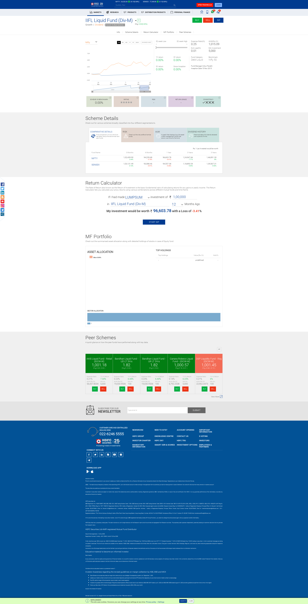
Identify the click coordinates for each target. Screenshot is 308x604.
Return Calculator (151, 32)
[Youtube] (114, 454)
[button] (91, 42)
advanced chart (146, 42)
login (218, 5)
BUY (94, 389)
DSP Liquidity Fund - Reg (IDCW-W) (209, 360)
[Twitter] (95, 454)
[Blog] (108, 454)
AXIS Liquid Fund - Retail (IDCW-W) (99, 360)
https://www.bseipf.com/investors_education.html (97, 563)
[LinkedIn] (101, 454)
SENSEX (95, 164)
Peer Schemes (185, 32)
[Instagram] (121, 454)
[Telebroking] (202, 12)
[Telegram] (89, 460)
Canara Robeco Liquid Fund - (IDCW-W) (181, 360)
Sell (208, 20)
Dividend (99, 24)
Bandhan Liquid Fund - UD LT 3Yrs (126, 360)
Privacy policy (151, 602)
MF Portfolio (169, 32)
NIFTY (95, 158)
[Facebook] (89, 454)
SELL (103, 389)
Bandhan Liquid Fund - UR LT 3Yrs (154, 360)
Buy (197, 20)
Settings (161, 602)
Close (191, 601)
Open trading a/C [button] (205, 5)
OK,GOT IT (183, 601)
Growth (88, 24)
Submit (197, 410)
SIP (218, 20)
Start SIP (154, 222)
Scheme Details (131, 32)
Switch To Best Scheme (114, 25)
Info (118, 32)
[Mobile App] (207, 12)
